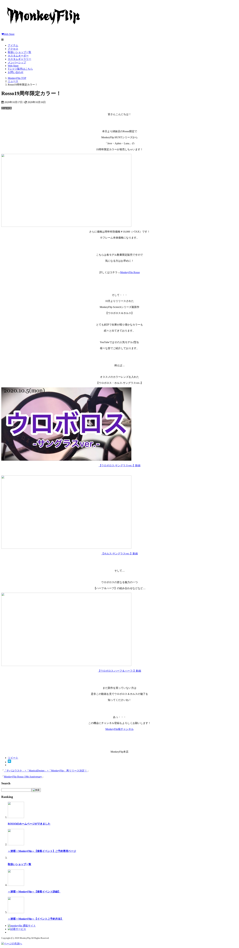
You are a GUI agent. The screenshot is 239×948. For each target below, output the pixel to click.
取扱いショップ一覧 (19, 52)
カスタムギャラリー (19, 59)
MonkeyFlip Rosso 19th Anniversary (23, 776)
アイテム (13, 45)
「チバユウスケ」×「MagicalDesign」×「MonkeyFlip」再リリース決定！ (45, 770)
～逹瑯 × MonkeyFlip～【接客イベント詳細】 (34, 891)
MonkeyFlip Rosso (130, 272)
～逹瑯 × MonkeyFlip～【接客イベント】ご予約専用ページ (42, 851)
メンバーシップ (17, 62)
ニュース (6, 108)
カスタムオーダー (18, 55)
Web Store (9, 34)
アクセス (13, 48)
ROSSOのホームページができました (29, 823)
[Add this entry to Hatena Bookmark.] (9, 762)
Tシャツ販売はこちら (20, 68)
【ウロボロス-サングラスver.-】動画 (119, 465)
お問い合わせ (15, 72)
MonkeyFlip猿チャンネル (119, 729)
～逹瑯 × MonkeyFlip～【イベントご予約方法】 (35, 918)
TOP (17, 78)
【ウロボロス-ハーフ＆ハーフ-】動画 (119, 670)
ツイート (13, 757)
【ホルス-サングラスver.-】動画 (119, 553)
